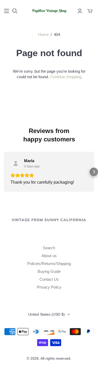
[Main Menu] (6, 11)
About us (49, 255)
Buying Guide (49, 271)
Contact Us (49, 279)
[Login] (80, 11)
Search (49, 248)
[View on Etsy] (15, 163)
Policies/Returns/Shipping (49, 263)
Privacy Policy (49, 287)
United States (46, 314)
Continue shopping (66, 77)
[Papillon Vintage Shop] (49, 10)
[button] (4, 172)
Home (43, 34)
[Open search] (15, 11)
